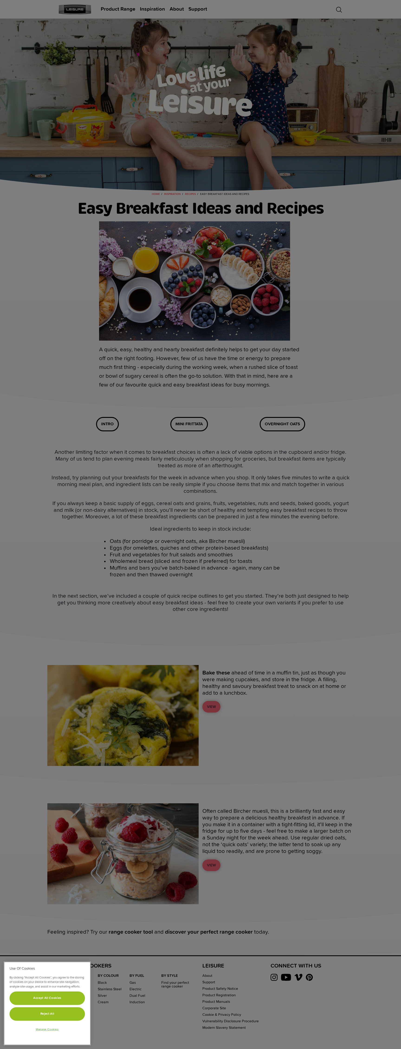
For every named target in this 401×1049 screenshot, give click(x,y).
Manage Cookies (47, 1029)
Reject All (47, 1013)
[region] (47, 1003)
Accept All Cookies (47, 998)
